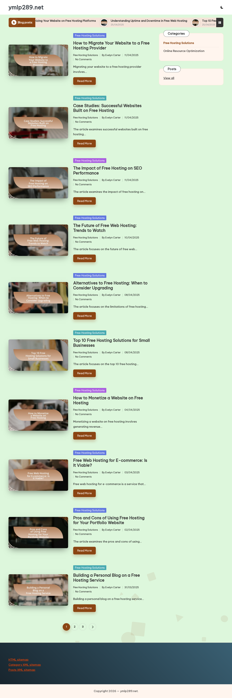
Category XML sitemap (24, 665)
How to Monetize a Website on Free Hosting (108, 400)
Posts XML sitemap (21, 670)
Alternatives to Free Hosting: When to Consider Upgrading (110, 285)
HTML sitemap (18, 660)
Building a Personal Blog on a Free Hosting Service (106, 578)
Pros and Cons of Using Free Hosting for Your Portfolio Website (109, 520)
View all (168, 78)
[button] (92, 627)
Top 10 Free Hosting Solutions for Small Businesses (111, 343)
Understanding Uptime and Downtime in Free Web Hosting (116, 20)
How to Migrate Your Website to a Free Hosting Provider (111, 45)
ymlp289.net (26, 7)
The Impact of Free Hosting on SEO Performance (107, 170)
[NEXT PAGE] (92, 627)
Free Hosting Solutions (90, 35)
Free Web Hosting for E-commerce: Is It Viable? (110, 463)
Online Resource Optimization (183, 51)
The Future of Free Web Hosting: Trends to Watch (105, 228)
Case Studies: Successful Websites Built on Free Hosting (107, 108)
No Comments (83, 59)
